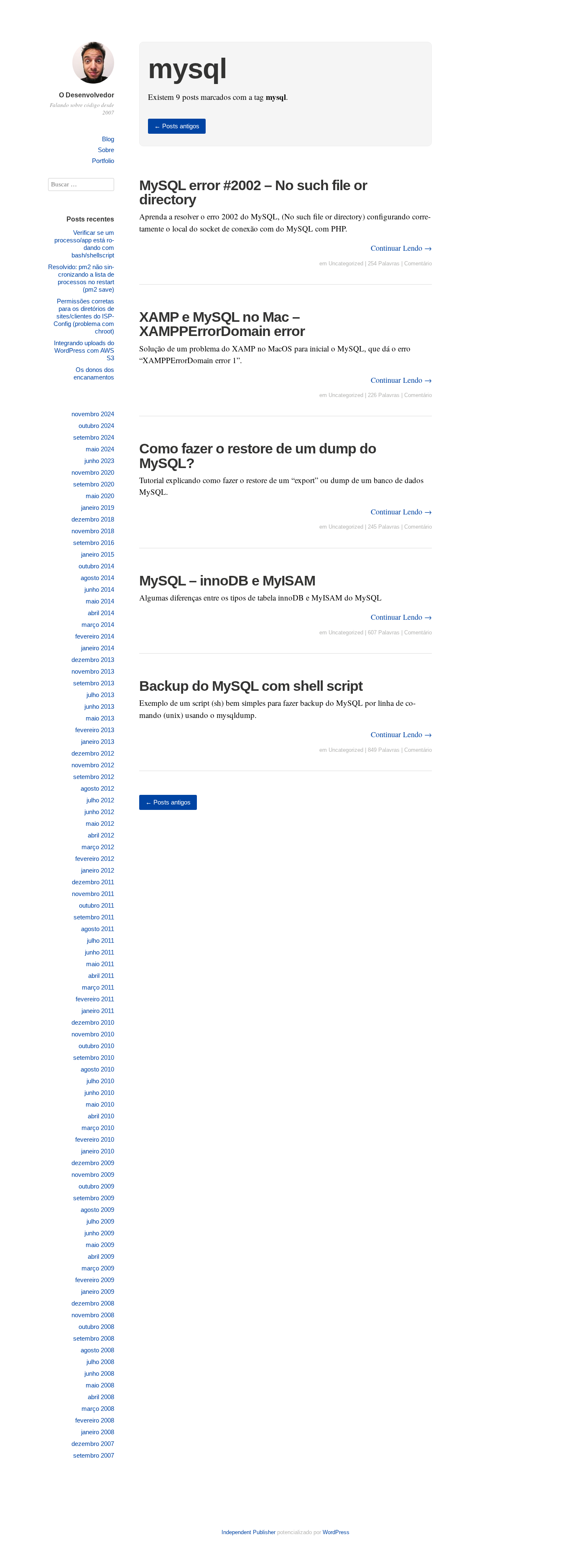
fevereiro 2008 (94, 1420)
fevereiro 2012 (94, 858)
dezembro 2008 (92, 1303)
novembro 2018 (92, 531)
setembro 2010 (93, 1057)
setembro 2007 (93, 1455)
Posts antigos (176, 126)
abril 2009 (101, 1256)
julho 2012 (100, 800)
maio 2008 (100, 1385)
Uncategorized (346, 263)
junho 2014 (99, 589)
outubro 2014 (96, 566)
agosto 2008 (97, 1350)
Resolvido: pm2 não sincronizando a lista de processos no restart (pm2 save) (81, 278)
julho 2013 (100, 694)
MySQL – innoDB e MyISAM (227, 580)
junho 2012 (99, 811)
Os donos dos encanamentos (94, 373)
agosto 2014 (97, 577)
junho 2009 (99, 1233)
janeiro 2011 (98, 1010)
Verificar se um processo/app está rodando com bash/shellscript (84, 244)
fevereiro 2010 (94, 1139)
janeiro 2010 (97, 1151)
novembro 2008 (92, 1314)
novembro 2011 (93, 893)
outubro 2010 (96, 1045)
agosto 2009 (97, 1209)
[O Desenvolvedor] (93, 84)
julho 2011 (100, 940)
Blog (108, 139)
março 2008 (98, 1408)
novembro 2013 (92, 671)
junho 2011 (99, 952)
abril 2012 (101, 835)
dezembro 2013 (92, 659)
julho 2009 (100, 1221)
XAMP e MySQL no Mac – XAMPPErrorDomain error (222, 324)
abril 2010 (101, 1116)
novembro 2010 (92, 1034)
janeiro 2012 (97, 870)
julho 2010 (100, 1080)
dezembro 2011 (93, 882)
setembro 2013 (93, 683)
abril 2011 (101, 975)
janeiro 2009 (97, 1291)
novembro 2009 (92, 1174)
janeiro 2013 (97, 741)
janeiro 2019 (97, 507)
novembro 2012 (92, 765)
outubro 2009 (96, 1186)
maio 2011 (100, 963)
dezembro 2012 (92, 753)
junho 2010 (99, 1092)
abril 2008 (101, 1396)
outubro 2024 (96, 425)
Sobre (106, 149)
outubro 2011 (96, 905)
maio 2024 (100, 449)
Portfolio (103, 160)
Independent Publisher (248, 1532)
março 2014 (98, 624)
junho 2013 (99, 706)
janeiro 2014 (97, 648)
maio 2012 (100, 823)
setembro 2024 (93, 437)
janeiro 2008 (97, 1432)
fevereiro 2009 (94, 1279)
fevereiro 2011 (95, 999)
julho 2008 (100, 1361)
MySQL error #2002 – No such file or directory (253, 192)
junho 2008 (99, 1373)
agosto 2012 (97, 788)
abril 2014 (101, 612)
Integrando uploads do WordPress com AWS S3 (84, 350)
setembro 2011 (94, 917)
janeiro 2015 (97, 554)
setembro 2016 (93, 542)
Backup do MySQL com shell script (250, 686)
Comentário (418, 263)
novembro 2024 (92, 413)
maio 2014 (100, 601)
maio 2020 (100, 495)
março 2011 (98, 987)
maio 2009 (100, 1244)
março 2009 (98, 1268)
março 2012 (98, 846)
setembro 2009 (93, 1197)
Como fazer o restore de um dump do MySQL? (257, 455)
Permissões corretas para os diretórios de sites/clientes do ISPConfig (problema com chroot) (84, 316)
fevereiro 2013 (94, 729)
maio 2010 (100, 1104)
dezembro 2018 (92, 519)
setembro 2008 (93, 1338)
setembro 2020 (93, 484)
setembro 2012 (93, 776)
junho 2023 (99, 460)
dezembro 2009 (92, 1162)
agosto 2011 (97, 928)
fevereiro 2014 (94, 636)
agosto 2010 (97, 1069)
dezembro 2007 (92, 1443)
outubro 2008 (96, 1326)
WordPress (336, 1532)
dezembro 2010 (92, 1022)
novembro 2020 (92, 472)
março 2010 (98, 1127)
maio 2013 (100, 718)
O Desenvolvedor (86, 95)
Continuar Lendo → (401, 248)
